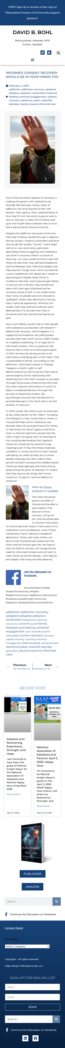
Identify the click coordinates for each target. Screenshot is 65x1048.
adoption (25, 93)
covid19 (34, 624)
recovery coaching (25, 639)
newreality (12, 635)
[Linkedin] (42, 52)
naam (28, 631)
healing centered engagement (28, 96)
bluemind (29, 619)
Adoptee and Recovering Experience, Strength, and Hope (16, 746)
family (42, 623)
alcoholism (39, 93)
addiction (14, 89)
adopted (51, 89)
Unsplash (53, 490)
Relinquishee (31, 643)
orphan (52, 96)
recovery (14, 100)
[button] (58, 53)
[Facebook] (49, 52)
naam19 (45, 631)
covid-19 (24, 623)
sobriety (14, 104)
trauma (24, 104)
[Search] (56, 901)
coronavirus (12, 623)
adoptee (14, 93)
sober (37, 100)
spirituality (12, 650)
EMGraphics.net (29, 965)
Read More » (14, 794)
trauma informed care (43, 104)
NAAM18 (36, 631)
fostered (52, 93)
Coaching (41, 619)
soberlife (47, 100)
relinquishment (50, 643)
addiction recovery (33, 89)
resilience (26, 100)
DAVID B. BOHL (32, 32)
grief (21, 627)
